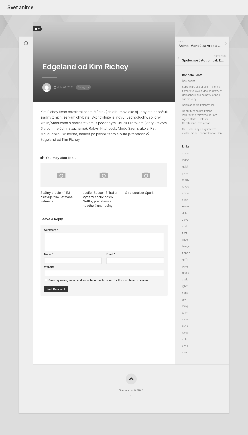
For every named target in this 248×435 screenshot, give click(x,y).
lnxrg (185, 306)
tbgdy (185, 179)
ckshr (185, 226)
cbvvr (185, 193)
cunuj (185, 325)
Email (110, 254)
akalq (185, 279)
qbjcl (185, 166)
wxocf (185, 332)
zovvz (186, 153)
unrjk (185, 345)
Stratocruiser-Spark (139, 193)
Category (83, 87)
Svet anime (20, 7)
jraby (185, 173)
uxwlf (185, 352)
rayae (185, 186)
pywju (185, 266)
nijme (185, 199)
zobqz (186, 252)
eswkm (186, 206)
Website (49, 266)
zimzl (185, 232)
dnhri (185, 213)
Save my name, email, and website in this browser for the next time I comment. (98, 280)
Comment (51, 229)
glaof (185, 299)
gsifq (185, 259)
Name (49, 254)
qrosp (185, 272)
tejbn (185, 312)
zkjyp (185, 219)
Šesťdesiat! (188, 80)
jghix (185, 286)
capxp (186, 319)
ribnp (185, 292)
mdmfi (185, 159)
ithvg (185, 239)
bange (186, 246)
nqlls (185, 339)
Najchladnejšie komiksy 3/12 (198, 104)
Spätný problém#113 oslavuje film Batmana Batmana (56, 197)
